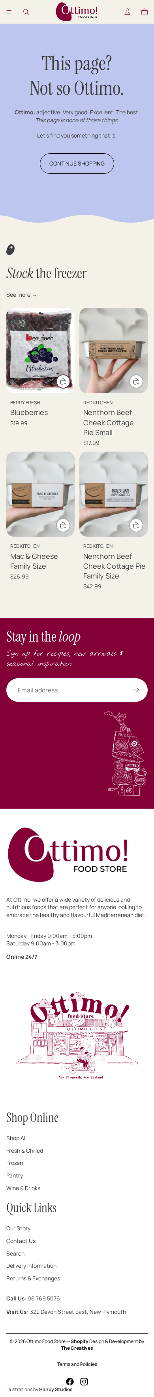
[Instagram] (84, 1381)
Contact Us (21, 1240)
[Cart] (144, 11)
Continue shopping (77, 163)
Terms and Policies (77, 1364)
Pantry (14, 1175)
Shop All (16, 1138)
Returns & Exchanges (33, 1278)
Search (15, 1253)
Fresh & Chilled (24, 1150)
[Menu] (9, 12)
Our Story (18, 1228)
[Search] (26, 11)
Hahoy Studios (56, 1389)
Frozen (14, 1162)
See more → (21, 294)
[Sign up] (136, 690)
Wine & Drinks (23, 1187)
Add (69, 381)
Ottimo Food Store (46, 1341)
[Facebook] (70, 1381)
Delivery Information (31, 1265)
